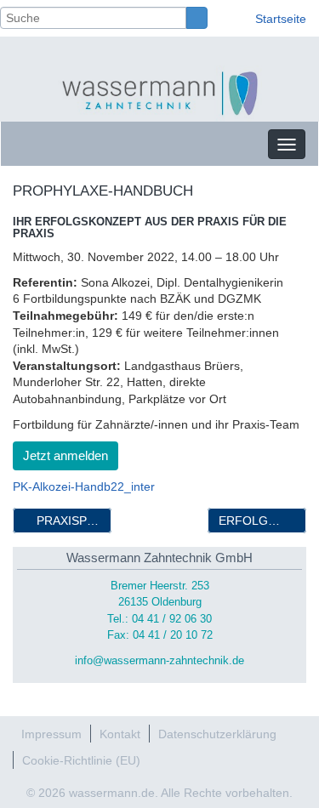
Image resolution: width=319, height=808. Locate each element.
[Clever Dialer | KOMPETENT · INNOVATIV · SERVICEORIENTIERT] (160, 92)
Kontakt (120, 734)
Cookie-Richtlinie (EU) (81, 760)
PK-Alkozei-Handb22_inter (84, 486)
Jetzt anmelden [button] (65, 455)
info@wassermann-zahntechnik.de (159, 661)
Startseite (280, 19)
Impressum (51, 734)
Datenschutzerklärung (217, 734)
